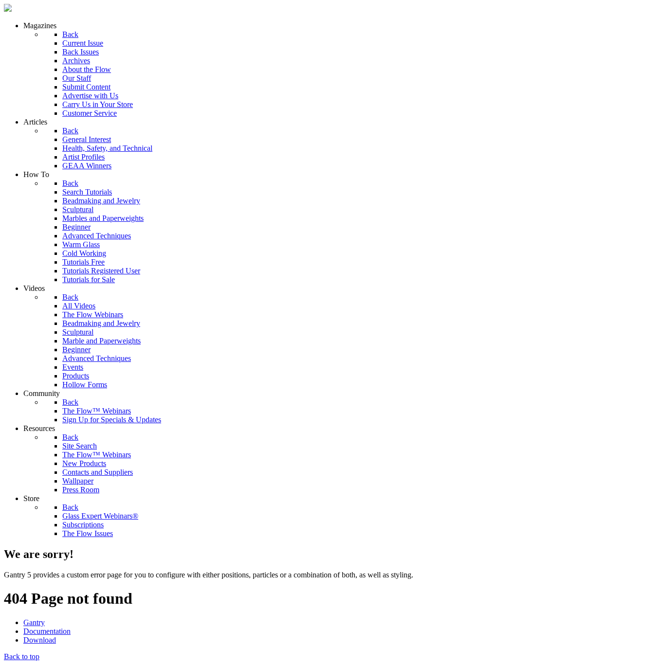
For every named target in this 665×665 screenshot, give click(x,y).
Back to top (21, 656)
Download (39, 640)
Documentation (47, 631)
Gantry (34, 622)
